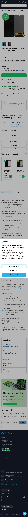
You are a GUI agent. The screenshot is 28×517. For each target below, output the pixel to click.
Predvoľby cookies (14, 270)
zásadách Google (17, 253)
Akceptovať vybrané (14, 266)
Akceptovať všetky (14, 274)
